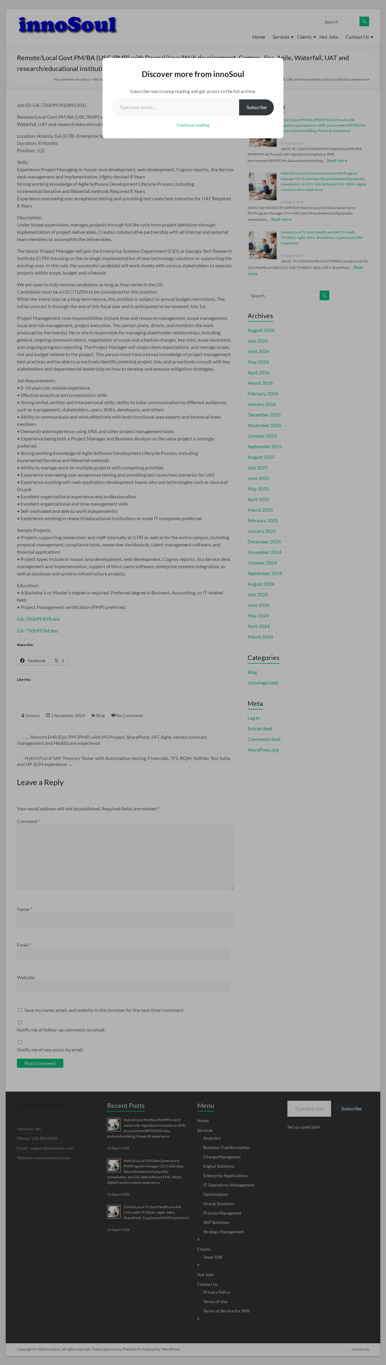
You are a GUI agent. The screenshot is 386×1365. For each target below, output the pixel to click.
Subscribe (256, 107)
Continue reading (193, 124)
